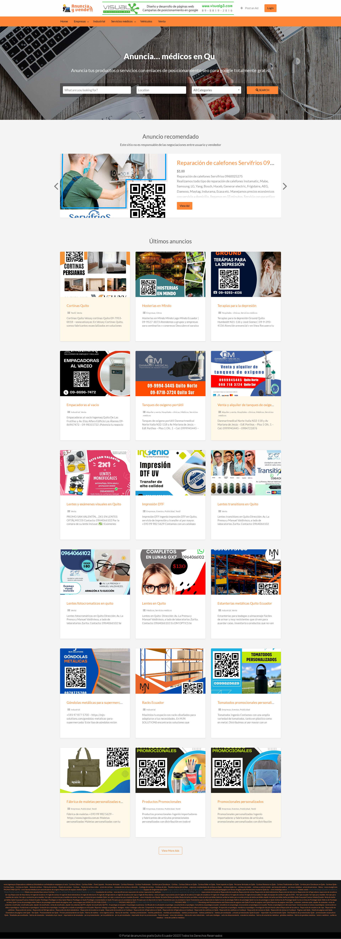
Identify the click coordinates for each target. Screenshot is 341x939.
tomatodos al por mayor (54, 915)
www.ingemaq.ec (10, 884)
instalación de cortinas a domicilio (126, 887)
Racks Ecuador (153, 702)
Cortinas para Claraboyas (161, 884)
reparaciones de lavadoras (210, 892)
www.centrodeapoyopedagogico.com (217, 890)
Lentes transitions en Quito (238, 504)
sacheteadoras (49, 884)
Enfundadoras (39, 884)
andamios (297, 902)
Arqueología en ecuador (117, 905)
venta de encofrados (57, 905)
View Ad (185, 204)
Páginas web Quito (303, 910)
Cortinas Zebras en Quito (188, 884)
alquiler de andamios (320, 902)
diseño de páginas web (64, 902)
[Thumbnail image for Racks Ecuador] (170, 671)
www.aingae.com (79, 902)
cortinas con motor (244, 887)
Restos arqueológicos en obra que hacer (282, 905)
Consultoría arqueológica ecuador (207, 905)
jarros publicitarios (107, 915)
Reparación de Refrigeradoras (44, 910)
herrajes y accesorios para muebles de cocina (61, 897)
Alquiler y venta (153, 412)
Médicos (185, 412)
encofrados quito (27, 905)
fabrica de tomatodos (36, 915)
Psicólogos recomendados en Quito (99, 900)
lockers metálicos (323, 915)
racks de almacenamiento (230, 915)
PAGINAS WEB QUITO (12, 890)
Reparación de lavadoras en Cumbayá (118, 910)
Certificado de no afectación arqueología (159, 905)
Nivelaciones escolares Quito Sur (257, 890)
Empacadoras (21, 884)
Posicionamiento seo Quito (49, 913)
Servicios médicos (122, 21)
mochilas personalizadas (171, 913)
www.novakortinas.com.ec (38, 892)
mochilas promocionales (138, 913)
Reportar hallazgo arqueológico (106, 907)
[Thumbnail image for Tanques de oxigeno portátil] (170, 373)
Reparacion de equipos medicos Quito (73, 890)
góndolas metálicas (286, 915)
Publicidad (170, 511)
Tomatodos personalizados (19, 915)
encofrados (16, 905)
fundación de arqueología (49, 907)
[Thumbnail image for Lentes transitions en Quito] (246, 472)
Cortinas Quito (78, 306)
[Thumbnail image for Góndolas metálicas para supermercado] (95, 671)
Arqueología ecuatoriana (135, 905)
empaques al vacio (61, 884)
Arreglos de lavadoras (186, 895)
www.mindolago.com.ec (279, 890)
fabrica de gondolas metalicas (305, 915)
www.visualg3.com (330, 887)
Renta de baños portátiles (189, 897)
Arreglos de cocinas (237, 895)
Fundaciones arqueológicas (29, 907)
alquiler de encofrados (42, 905)
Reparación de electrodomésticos (67, 910)
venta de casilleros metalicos (174, 918)
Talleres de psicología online (46, 902)
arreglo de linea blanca (145, 895)
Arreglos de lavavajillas (253, 895)
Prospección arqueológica (228, 907)
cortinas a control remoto (262, 887)
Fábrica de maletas (91, 913)
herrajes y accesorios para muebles (31, 897)
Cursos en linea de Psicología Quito (309, 900)
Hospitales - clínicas (231, 313)
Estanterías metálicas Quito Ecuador (245, 603)
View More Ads (170, 850)
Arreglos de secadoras (202, 895)
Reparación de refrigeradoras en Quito (147, 910)
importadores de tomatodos (73, 915)
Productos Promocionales (161, 801)
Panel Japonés (99, 884)
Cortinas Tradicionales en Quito (288, 884)
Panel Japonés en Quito (224, 884)
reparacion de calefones (152, 892)
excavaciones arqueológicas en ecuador (253, 905)
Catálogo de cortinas (146, 887)
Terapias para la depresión (237, 306)
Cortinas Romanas (127, 884)
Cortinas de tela (161, 887)
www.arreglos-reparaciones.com (166, 895)
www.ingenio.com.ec (107, 913)
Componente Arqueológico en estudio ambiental (162, 907)
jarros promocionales (92, 915)
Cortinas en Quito (22, 887)
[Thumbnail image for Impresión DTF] (170, 472)
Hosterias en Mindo (156, 306)
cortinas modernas (230, 887)
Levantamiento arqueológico (184, 905)
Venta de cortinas (36, 887)
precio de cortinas (106, 887)
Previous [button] (55, 186)
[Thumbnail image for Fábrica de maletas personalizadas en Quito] (95, 770)
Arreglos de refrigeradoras (220, 895)
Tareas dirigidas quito (238, 890)
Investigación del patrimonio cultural (268, 907)
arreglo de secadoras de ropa (126, 895)
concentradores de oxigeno (50, 890)
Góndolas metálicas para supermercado (96, 702)
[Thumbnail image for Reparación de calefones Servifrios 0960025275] (114, 186)
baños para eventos (237, 897)
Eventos (160, 511)
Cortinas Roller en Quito (206, 884)
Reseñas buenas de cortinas (178, 887)
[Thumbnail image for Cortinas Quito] (95, 274)
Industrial (99, 21)
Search (263, 90)
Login (270, 8)
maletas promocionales (190, 913)
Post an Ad (251, 8)
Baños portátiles (173, 897)
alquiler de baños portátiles (273, 897)
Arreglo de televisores (88, 895)
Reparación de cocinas (24, 910)
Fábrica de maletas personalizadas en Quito (99, 801)
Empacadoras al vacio (83, 405)
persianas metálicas (295, 887)
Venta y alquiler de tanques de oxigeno (246, 405)
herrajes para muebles (317, 895)
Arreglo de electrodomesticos (69, 895)
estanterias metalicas (247, 915)
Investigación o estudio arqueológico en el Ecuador (76, 907)
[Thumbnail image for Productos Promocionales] (170, 770)
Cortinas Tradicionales (143, 884)
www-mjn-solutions (176, 915)
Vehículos (146, 21)
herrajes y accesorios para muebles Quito (92, 897)
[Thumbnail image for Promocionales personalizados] (246, 770)
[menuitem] (249, 8)
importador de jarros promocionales (144, 915)
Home (64, 21)
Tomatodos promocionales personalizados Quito (254, 702)
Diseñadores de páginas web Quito (18, 913)
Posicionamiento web (217, 902)
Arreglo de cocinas (52, 895)
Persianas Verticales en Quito (244, 884)
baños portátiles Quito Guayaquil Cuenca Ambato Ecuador (303, 897)
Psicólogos (44, 900)
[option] (170, 186)
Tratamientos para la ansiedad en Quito (176, 900)
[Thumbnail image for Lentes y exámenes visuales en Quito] (95, 472)
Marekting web (203, 902)
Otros (159, 313)
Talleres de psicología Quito (243, 900)
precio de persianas (310, 887)
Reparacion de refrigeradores (308, 892)
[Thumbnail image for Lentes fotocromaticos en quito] (95, 572)
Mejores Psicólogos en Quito (77, 900)
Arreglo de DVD (289, 895)
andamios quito (307, 902)
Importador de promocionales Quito (273, 913)
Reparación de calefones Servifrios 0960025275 (237, 162)
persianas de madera (279, 887)
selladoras (29, 884)
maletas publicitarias (206, 913)
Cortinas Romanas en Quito (266, 884)
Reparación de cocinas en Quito (258, 910)
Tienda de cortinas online (90, 887)
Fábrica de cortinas (50, 887)
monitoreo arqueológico (246, 907)
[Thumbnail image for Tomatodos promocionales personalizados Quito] (246, 671)
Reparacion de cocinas (247, 892)
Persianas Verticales (112, 884)
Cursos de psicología (226, 900)
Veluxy (320, 887)
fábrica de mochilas (122, 913)
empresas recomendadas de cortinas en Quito (206, 887)
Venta (162, 21)
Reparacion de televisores (288, 892)
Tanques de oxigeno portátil (162, 405)
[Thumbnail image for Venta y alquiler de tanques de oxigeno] (246, 373)
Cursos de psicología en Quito (264, 900)
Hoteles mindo (303, 890)
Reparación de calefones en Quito (206, 910)
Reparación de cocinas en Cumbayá (283, 910)
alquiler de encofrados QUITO (97, 905)
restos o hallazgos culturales (135, 907)
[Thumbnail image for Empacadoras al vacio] (95, 373)
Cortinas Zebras (75, 884)
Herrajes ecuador (302, 895)
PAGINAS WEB (180, 902)
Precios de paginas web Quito (259, 902)
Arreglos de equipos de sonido (272, 895)
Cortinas (175, 884)
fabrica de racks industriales (195, 915)
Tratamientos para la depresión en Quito (205, 900)
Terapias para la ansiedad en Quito (124, 900)
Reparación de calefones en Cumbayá (233, 910)
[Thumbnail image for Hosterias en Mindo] (170, 274)
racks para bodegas (213, 915)
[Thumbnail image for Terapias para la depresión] (246, 274)
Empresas (80, 21)
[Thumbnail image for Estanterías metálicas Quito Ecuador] (246, 572)
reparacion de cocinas (136, 892)
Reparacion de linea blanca (20, 895)
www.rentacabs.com (147, 897)
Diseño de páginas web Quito (322, 910)
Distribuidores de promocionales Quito (301, 913)
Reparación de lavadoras (230, 892)
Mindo (27, 892)
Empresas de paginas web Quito (281, 902)
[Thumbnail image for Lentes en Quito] (170, 572)
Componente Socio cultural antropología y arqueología (199, 907)
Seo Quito (35, 913)
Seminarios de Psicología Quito (285, 900)
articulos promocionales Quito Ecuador (246, 913)
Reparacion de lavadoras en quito (92, 910)
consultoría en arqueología (229, 905)
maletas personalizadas (223, 913)
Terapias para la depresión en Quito (149, 900)
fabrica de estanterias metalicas (267, 915)
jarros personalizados (122, 915)
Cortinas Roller (87, 884)
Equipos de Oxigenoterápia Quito (155, 890)
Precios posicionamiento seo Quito (72, 913)
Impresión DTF (153, 504)
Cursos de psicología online (26, 902)
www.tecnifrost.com (121, 892)
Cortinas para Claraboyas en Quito (312, 884)
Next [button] (284, 186)
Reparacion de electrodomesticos (266, 892)
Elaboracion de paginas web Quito (237, 902)
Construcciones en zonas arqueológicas (310, 905)
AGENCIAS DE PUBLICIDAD (96, 902)
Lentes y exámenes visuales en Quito (94, 504)
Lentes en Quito (154, 603)
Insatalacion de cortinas (104, 892)
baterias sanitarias (222, 897)
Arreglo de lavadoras (38, 895)
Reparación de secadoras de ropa (312, 907)
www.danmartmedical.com (30, 890)
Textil (73, 313)
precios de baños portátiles (253, 897)
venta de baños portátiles (207, 897)
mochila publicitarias (155, 913)
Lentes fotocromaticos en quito (90, 603)
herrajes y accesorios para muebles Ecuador (123, 897)
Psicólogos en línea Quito (57, 900)
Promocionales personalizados (240, 801)
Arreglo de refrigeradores (106, 895)
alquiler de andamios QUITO (76, 905)
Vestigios (121, 907)
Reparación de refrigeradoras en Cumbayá (178, 910)
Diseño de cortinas (65, 887)
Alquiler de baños (161, 897)
